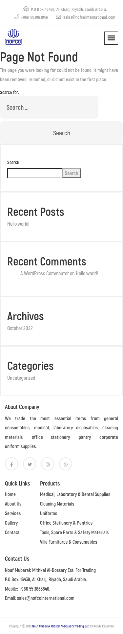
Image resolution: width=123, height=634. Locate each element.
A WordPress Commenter (44, 273)
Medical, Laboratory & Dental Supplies (75, 494)
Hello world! (18, 223)
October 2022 (20, 328)
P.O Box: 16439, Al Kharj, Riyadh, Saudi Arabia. (68, 9)
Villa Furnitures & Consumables (68, 542)
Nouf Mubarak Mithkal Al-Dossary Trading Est (60, 626)
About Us (13, 504)
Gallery (11, 523)
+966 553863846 (34, 17)
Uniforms (48, 513)
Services (13, 513)
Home (10, 494)
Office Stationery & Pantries (66, 523)
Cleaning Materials (57, 504)
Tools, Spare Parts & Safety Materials (74, 532)
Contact (12, 532)
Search (13, 162)
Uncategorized (21, 377)
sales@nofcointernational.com (88, 17)
